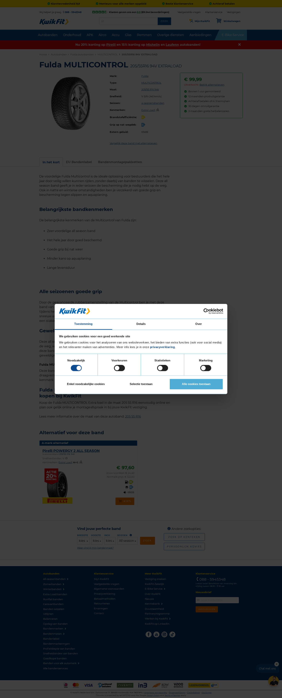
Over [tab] (198, 323)
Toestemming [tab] (83, 323)
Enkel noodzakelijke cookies (86, 384)
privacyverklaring (162, 347)
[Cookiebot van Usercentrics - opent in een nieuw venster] (206, 311)
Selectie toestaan (141, 384)
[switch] (119, 368)
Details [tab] (141, 323)
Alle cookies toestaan (196, 384)
